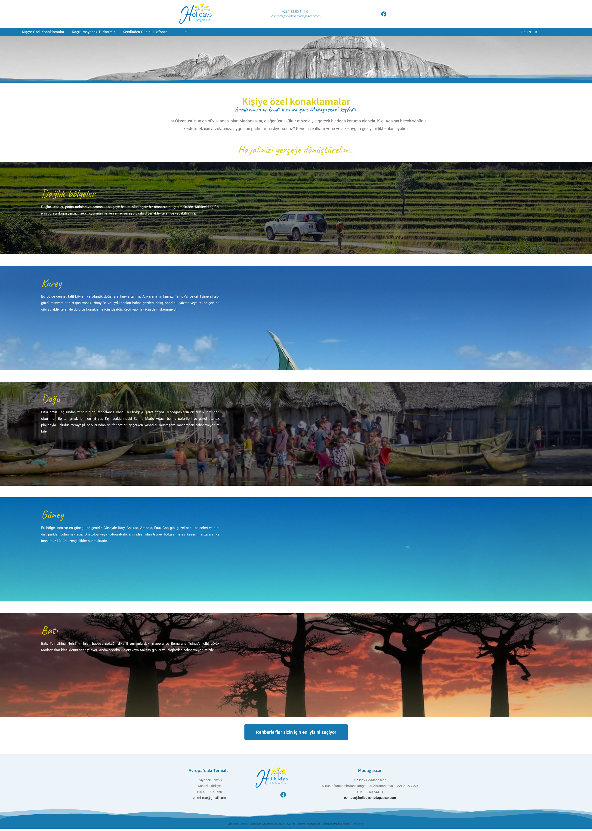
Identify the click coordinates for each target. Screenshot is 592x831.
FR (523, 32)
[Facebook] (384, 14)
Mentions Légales (238, 823)
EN (529, 32)
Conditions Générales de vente (267, 823)
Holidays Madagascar (308, 823)
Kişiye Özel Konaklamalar (43, 32)
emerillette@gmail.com (209, 798)
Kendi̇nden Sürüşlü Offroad (145, 32)
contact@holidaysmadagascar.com (370, 798)
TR (535, 32)
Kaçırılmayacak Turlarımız (93, 32)
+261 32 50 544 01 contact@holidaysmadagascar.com (296, 13)
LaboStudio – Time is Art (350, 823)
